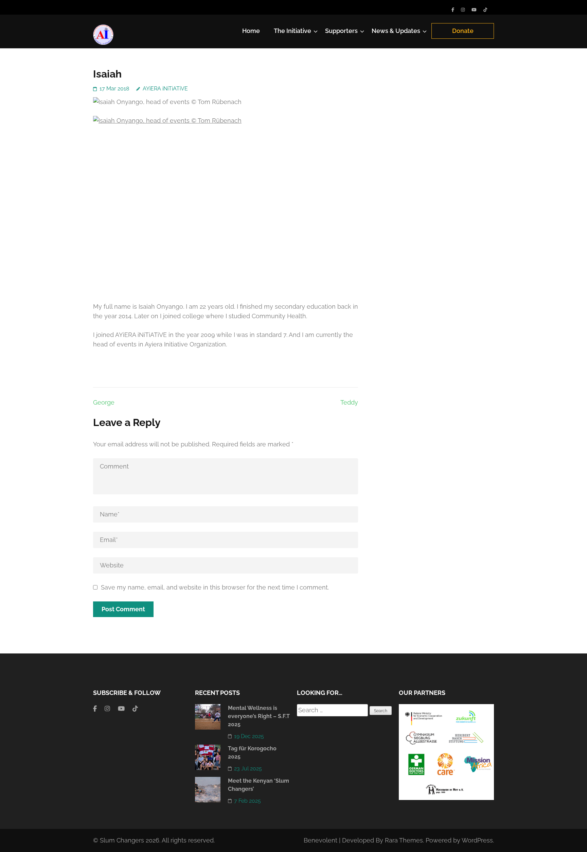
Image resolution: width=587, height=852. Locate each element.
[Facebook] (452, 9)
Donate (463, 30)
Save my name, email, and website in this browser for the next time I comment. (215, 587)
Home (251, 30)
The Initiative (292, 30)
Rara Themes (404, 840)
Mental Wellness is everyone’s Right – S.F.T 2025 (259, 716)
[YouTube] (474, 9)
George (103, 402)
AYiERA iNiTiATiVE (165, 88)
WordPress (477, 840)
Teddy (349, 402)
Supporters (341, 30)
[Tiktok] (485, 9)
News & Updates (396, 30)
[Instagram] (463, 9)
